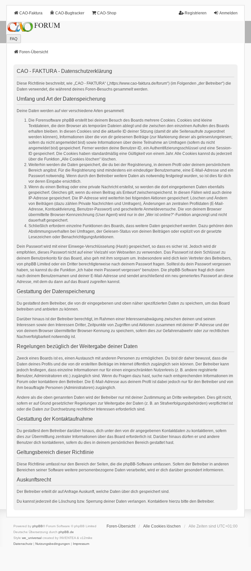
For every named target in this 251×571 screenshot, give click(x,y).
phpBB (37, 526)
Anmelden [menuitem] (228, 13)
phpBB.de (66, 532)
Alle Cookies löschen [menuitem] (162, 526)
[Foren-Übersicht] (125, 32)
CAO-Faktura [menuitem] (30, 13)
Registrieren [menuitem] (196, 13)
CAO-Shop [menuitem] (106, 13)
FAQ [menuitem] (13, 39)
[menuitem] (22, 544)
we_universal (32, 538)
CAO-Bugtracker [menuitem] (69, 13)
